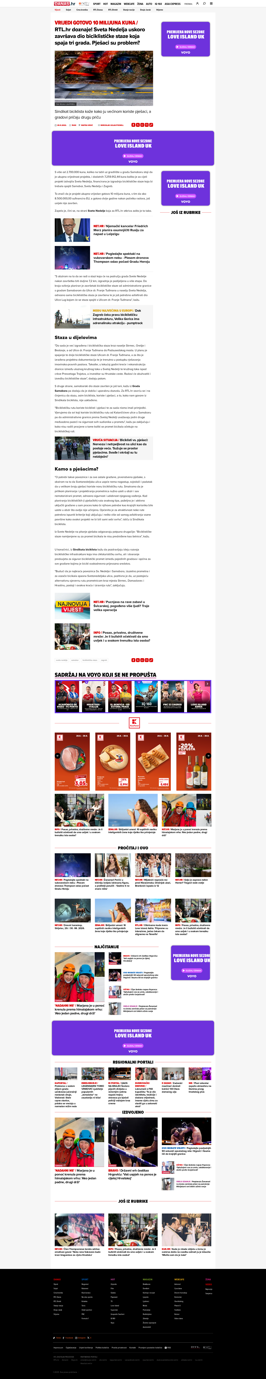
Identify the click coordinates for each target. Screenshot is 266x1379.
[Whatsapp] (142, 125)
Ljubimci (146, 1301)
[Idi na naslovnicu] (84, 6)
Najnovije (208, 1289)
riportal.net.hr (148, 1360)
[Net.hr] (207, 1347)
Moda (145, 1305)
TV (111, 1301)
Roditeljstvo (147, 1314)
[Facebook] (133, 125)
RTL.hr (56, 1360)
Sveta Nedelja (61, 660)
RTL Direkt (113, 9)
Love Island (115, 1305)
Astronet (177, 1284)
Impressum (58, 1347)
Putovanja (146, 1309)
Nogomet (85, 1284)
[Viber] (147, 125)
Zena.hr (65, 1360)
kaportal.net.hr (116, 1360)
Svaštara (177, 1309)
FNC (83, 1314)
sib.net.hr (103, 1360)
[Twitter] (138, 125)
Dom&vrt (146, 1288)
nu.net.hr (199, 1360)
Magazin (116, 4)
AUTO (149, 4)
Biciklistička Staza (90, 660)
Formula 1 (85, 1318)
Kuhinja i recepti (149, 1292)
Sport (96, 4)
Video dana (178, 1318)
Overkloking (178, 1301)
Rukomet (85, 1288)
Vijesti (57, 9)
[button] (58, 684)
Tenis (83, 1305)
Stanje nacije (129, 9)
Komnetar (178, 1297)
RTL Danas (98, 9)
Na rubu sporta (87, 1297)
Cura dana (178, 1288)
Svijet (68, 9)
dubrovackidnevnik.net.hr (167, 1360)
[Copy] (151, 125)
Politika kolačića (102, 1347)
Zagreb (104, 660)
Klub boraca (86, 1292)
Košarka (84, 1301)
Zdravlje (146, 1318)
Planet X (177, 1305)
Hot (105, 4)
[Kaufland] (133, 723)
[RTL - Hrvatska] (195, 1347)
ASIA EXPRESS (173, 4)
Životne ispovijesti (149, 1322)
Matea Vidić (87, 125)
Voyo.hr (74, 1360)
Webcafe (129, 4)
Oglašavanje (71, 1347)
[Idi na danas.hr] (65, 3)
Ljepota (145, 1297)
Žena (140, 4)
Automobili (147, 1327)
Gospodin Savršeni (117, 1314)
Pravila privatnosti (119, 1347)
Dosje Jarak (145, 9)
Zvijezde (114, 1284)
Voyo (112, 1322)
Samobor (75, 660)
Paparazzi (114, 1297)
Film (112, 1288)
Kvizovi (176, 1314)
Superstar (114, 1309)
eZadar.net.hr (186, 1360)
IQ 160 (158, 4)
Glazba (113, 1292)
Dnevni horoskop (180, 1292)
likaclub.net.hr (86, 1363)
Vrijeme (159, 9)
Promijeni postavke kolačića (150, 1347)
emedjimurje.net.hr (88, 1360)
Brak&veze (146, 1284)
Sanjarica (208, 1293)
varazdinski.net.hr (132, 1360)
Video (208, 1284)
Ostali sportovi (87, 1309)
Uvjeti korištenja (86, 1347)
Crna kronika (82, 9)
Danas (57, 1279)
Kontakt (132, 1347)
